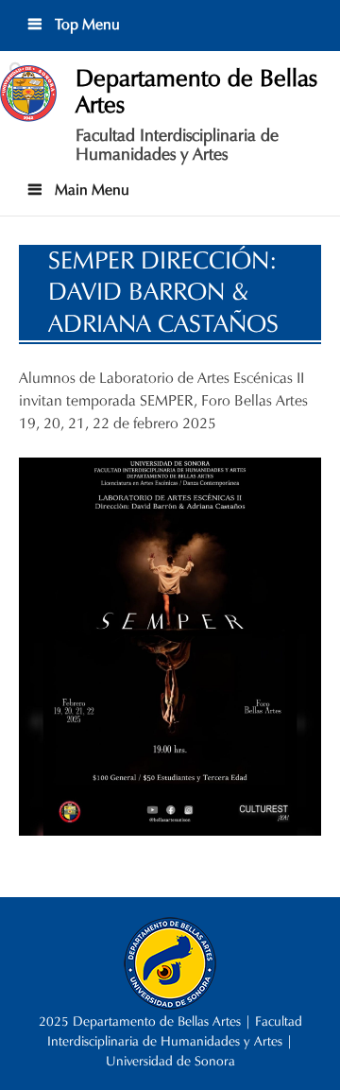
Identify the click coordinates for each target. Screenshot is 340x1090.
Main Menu (90, 190)
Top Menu (85, 24)
